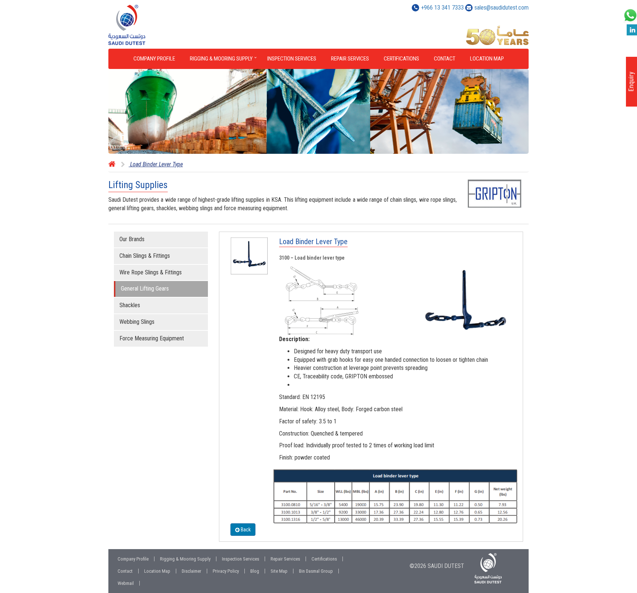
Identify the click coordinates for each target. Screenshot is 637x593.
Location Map (487, 58)
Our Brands (132, 239)
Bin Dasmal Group (316, 571)
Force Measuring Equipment (151, 338)
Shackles (129, 305)
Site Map (279, 571)
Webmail (126, 583)
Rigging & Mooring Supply (221, 58)
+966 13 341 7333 (442, 7)
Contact (444, 58)
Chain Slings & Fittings (144, 255)
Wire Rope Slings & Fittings (150, 272)
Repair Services (350, 58)
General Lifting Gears (145, 288)
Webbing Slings (136, 321)
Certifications (401, 58)
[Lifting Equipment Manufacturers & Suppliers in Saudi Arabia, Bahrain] (156, 25)
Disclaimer (191, 571)
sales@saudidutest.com (501, 7)
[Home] (112, 164)
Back (245, 530)
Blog (254, 571)
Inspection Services (291, 58)
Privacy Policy (226, 571)
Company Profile (154, 58)
